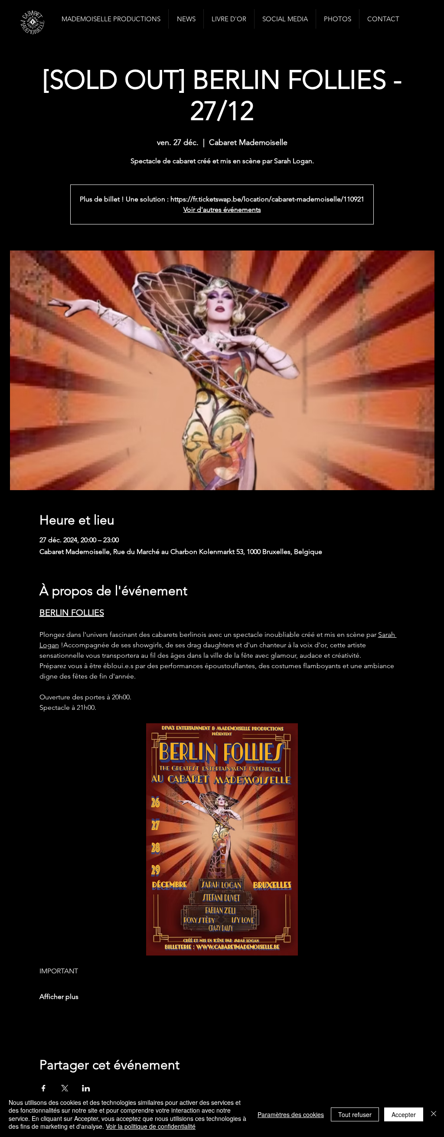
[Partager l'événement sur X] (65, 1088)
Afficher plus (58, 996)
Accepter (404, 1114)
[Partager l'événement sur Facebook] (43, 1088)
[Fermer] (433, 1114)
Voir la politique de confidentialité (151, 1126)
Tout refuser (355, 1114)
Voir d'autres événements (222, 209)
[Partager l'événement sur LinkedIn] (86, 1088)
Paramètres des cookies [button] (291, 1114)
